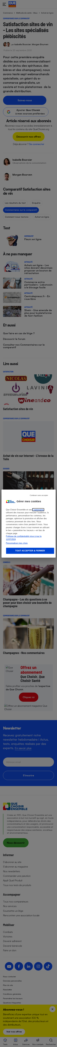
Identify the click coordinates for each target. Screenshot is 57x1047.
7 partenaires (38, 510)
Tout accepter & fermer (30, 550)
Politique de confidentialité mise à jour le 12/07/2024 (23, 537)
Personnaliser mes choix (17, 543)
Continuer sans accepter (39, 495)
